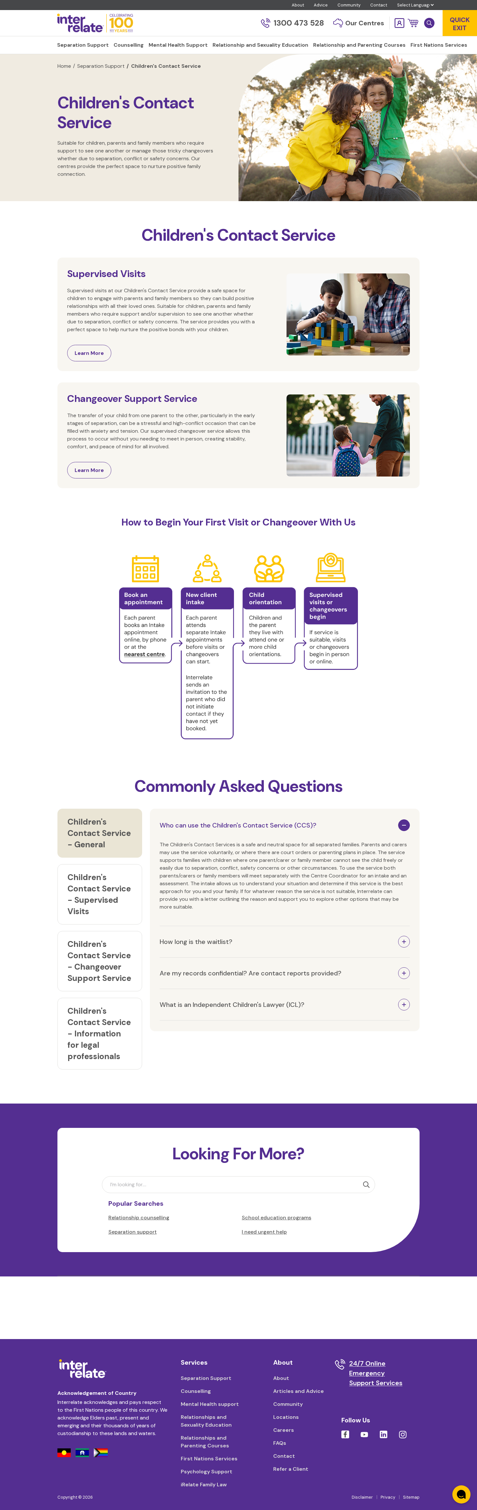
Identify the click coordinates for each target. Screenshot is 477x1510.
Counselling (196, 1391)
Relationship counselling (138, 1217)
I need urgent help (264, 1231)
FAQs (279, 1443)
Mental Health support (210, 1404)
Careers (283, 1430)
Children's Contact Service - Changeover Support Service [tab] (99, 961)
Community (349, 5)
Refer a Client (290, 1469)
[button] (413, 23)
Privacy (388, 1497)
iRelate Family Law (204, 1484)
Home (64, 66)
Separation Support (101, 66)
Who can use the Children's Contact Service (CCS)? (238, 825)
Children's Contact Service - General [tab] (99, 833)
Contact (378, 5)
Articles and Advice (298, 1391)
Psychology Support (206, 1471)
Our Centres (364, 23)
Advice (321, 5)
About (298, 5)
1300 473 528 (299, 23)
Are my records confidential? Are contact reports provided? (250, 973)
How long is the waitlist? (196, 941)
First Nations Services (209, 1458)
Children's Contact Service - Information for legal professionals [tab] (99, 1034)
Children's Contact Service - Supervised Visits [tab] (99, 894)
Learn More (89, 353)
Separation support (132, 1231)
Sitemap (411, 1497)
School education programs (276, 1217)
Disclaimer (362, 1497)
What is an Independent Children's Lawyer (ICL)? (232, 1004)
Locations (286, 1417)
